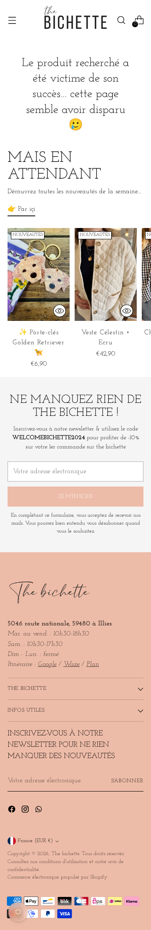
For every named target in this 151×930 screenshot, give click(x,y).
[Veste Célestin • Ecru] (106, 274)
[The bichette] (75, 20)
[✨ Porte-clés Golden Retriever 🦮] (39, 274)
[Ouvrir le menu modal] (12, 20)
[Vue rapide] (59, 311)
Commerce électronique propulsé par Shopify (57, 877)
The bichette (65, 853)
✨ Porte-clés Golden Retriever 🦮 (39, 342)
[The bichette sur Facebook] (13, 811)
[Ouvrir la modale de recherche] (121, 20)
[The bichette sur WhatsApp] (39, 811)
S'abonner (127, 781)
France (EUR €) (35, 840)
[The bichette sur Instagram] (26, 811)
